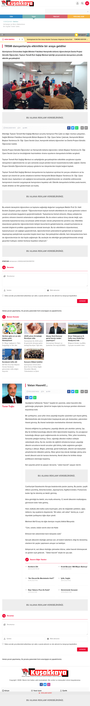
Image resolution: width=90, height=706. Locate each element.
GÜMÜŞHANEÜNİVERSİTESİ (26, 261)
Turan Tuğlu (8, 406)
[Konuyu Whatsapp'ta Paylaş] (76, 128)
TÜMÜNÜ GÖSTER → (81, 39)
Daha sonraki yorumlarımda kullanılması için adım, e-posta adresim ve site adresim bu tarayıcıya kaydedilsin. (41, 296)
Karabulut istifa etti (9, 362)
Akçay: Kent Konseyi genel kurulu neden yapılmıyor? (54, 338)
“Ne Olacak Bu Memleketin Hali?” (41, 578)
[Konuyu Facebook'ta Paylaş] (68, 128)
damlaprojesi (13, 261)
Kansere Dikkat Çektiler (33, 362)
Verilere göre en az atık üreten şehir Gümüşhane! (11, 338)
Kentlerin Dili (33, 567)
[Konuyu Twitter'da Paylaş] (72, 128)
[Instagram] (48, 684)
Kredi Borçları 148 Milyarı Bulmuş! (74, 567)
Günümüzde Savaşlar (69, 590)
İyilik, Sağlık (65, 578)
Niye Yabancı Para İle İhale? (39, 590)
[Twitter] (45, 684)
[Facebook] (41, 684)
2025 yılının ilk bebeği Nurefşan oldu (33, 337)
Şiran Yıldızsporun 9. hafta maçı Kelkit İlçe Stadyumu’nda (76, 338)
